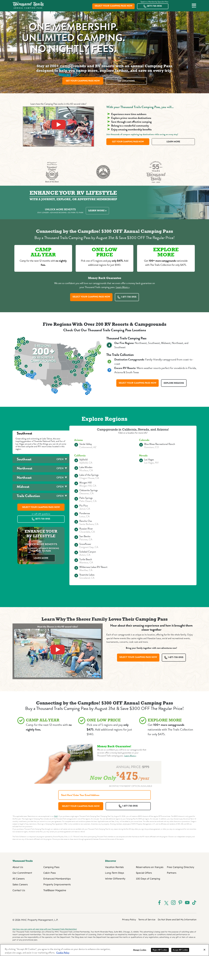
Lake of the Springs (89, 475)
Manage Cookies (139, 949)
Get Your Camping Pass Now (83, 80)
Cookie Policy (62, 952)
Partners (171, 872)
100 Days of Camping (148, 878)
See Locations (126, 81)
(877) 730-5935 (154, 6)
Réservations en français (149, 867)
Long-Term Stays (114, 872)
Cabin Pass (49, 872)
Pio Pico (83, 505)
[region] (104, 950)
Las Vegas (149, 459)
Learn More (173, 141)
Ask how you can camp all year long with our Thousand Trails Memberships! (45, 929)
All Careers (19, 878)
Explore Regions (174, 383)
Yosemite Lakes (86, 574)
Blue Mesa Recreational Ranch (159, 444)
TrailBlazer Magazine (54, 890)
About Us (18, 867)
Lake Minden (85, 467)
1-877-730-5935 (128, 297)
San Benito (84, 536)
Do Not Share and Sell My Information (177, 919)
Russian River (86, 528)
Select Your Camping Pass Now (113, 6)
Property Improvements (57, 884)
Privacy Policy (129, 919)
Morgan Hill (85, 482)
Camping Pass (51, 867)
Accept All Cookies (180, 949)
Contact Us (19, 890)
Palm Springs (86, 498)
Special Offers (144, 872)
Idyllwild (83, 459)
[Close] (204, 949)
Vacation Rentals (114, 867)
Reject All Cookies (160, 949)
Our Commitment (22, 872)
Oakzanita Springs (88, 490)
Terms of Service (146, 919)
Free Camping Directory (180, 867)
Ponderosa (84, 513)
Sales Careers (20, 884)
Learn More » (97, 211)
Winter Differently (115, 878)
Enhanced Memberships (57, 878)
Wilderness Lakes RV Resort (93, 567)
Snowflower (85, 544)
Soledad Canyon (87, 551)
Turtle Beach (85, 559)
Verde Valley (85, 444)
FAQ (56, 816)
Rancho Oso (85, 521)
